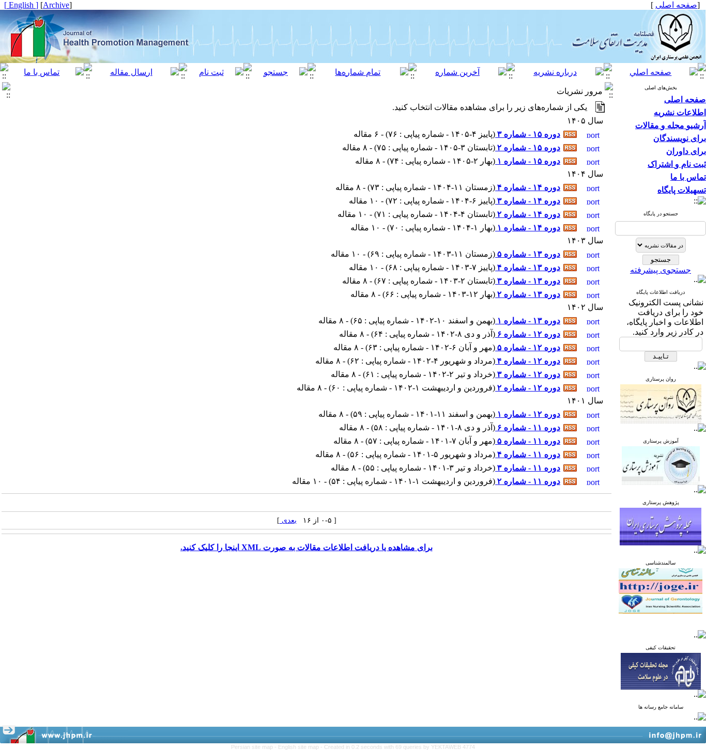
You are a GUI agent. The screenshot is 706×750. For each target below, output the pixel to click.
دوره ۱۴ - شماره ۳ (527, 200)
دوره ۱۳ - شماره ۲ (527, 294)
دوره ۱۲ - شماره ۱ (527, 414)
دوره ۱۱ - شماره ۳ (527, 467)
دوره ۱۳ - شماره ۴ (527, 267)
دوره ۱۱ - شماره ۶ (527, 427)
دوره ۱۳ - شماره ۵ (527, 253)
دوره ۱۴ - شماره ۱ (527, 227)
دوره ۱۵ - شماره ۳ (527, 134)
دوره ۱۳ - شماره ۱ (527, 320)
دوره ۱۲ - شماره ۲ (527, 387)
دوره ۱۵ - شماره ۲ (527, 147)
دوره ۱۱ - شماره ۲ (527, 481)
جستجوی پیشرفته (660, 269)
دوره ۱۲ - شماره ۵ (527, 347)
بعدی (288, 520)
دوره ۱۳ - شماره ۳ (527, 280)
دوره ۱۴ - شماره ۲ (527, 214)
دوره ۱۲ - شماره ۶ (527, 334)
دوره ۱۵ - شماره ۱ (527, 161)
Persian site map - (254, 747)
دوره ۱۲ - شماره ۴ (527, 360)
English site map (299, 747)
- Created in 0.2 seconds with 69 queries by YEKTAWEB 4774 (397, 747)
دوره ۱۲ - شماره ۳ (527, 374)
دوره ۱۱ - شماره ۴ (527, 454)
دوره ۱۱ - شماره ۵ (527, 440)
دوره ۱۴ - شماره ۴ (527, 187)
